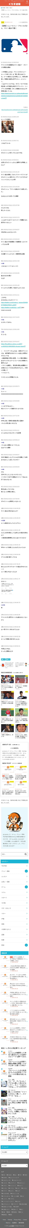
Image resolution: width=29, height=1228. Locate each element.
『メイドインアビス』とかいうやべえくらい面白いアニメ (17, 1120)
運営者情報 (21, 1222)
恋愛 (3, 934)
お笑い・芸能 (5, 881)
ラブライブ (15, 1204)
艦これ (21, 1212)
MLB (11, 7)
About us (8, 1222)
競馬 (9, 1212)
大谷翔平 (17, 1206)
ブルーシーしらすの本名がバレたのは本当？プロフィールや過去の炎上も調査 (17, 1073)
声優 (3, 918)
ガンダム (5, 1188)
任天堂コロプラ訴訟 (7, 1206)
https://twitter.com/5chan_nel (10, 307)
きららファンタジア (14, 1177)
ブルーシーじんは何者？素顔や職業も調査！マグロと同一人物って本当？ (17, 1063)
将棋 (3, 924)
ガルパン (21, 1185)
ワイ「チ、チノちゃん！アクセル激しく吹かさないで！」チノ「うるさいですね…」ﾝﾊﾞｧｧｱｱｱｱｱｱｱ (17, 1084)
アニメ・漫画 (5, 871)
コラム (3, 892)
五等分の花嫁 (24, 1204)
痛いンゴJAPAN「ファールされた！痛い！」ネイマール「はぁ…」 (17, 1094)
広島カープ (15, 1209)
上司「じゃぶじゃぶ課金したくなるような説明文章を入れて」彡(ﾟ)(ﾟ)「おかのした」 (17, 1137)
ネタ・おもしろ (6, 908)
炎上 (22, 1209)
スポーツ (4, 897)
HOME (3, 7)
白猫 (4, 1212)
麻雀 (11, 1214)
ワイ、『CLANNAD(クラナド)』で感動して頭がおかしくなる (17, 1111)
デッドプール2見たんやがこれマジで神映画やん (17, 1128)
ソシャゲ (14, 1132)
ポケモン (19, 1201)
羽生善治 (15, 1212)
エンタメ (4, 876)
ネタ (23, 1196)
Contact (25, 1219)
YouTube (4, 866)
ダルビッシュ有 (15, 1193)
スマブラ (5, 1190)
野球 (7, 7)
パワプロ (12, 1198)
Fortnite (9, 1175)
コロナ (18, 1188)
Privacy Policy (17, 1219)
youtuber (5, 1177)
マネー (3, 913)
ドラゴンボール (6, 1196)
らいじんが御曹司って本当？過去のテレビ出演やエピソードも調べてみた (17, 1054)
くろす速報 (11, 1225)
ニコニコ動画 (16, 1196)
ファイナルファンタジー (8, 1201)
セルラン (12, 1190)
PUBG (25, 1175)
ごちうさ (5, 1182)
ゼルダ (18, 1190)
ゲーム (3, 887)
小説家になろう (6, 929)
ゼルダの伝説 (6, 1193)
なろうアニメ (13, 1182)
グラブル (12, 1188)
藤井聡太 (5, 1214)
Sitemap (10, 1219)
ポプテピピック (6, 1204)
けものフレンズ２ (17, 1180)
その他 (3, 903)
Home (4, 1219)
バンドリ (5, 1198)
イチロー (5, 1185)
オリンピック (13, 1185)
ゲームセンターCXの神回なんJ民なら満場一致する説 (17, 1102)
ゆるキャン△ (22, 1182)
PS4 (20, 1175)
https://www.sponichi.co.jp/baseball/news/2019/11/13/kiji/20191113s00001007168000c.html (14, 96)
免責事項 (14, 1222)
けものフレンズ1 (6, 1180)
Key (15, 1175)
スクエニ (25, 1188)
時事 (3, 940)
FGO (4, 1175)
